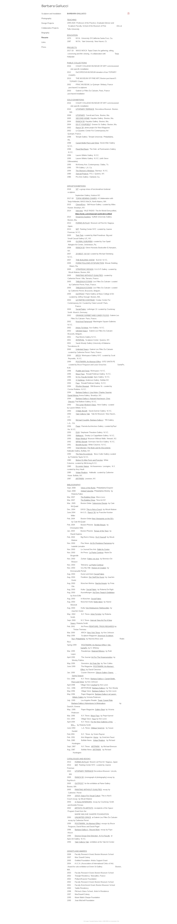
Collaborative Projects (50, 28)
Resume (44, 37)
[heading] (47, 6)
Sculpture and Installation (51, 14)
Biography (45, 33)
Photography (46, 18)
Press (43, 47)
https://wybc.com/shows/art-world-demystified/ (93, 214)
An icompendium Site (113, 921)
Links (43, 42)
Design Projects (47, 23)
